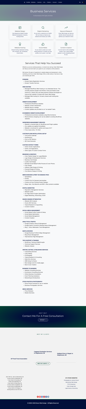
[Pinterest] (44, 397)
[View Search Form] (80, 2)
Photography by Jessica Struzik (71, 380)
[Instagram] (48, 397)
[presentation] (19, 346)
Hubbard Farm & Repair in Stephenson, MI (65, 354)
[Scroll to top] (84, 403)
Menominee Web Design (71, 382)
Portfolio (28, 2)
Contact (60, 2)
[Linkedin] (42, 397)
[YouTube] (40, 397)
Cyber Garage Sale (71, 386)
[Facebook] (46, 397)
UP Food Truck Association (19, 358)
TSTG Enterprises (71, 384)
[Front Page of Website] (25, 2)
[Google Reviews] (38, 397)
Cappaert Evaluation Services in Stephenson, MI (43, 352)
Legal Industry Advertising (71, 388)
